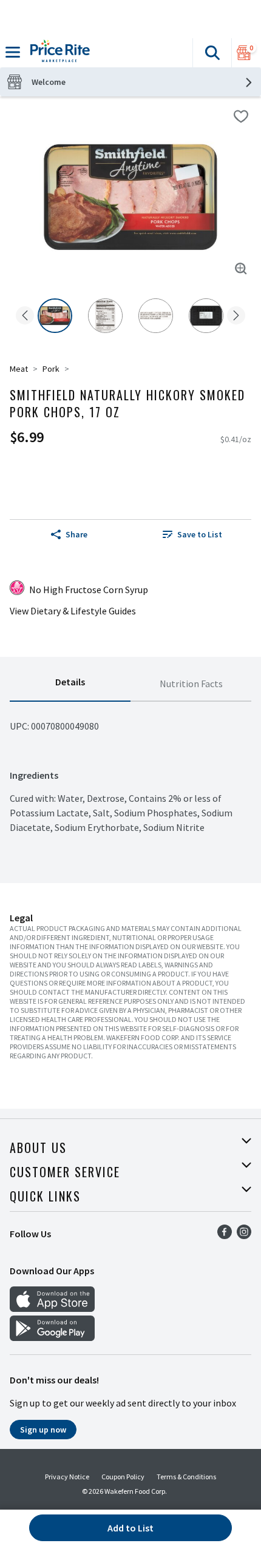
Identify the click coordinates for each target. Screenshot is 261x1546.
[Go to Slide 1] (55, 315)
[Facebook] (224, 1235)
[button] (211, 52)
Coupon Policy (122, 1476)
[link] (192, 534)
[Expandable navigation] (13, 52)
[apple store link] (52, 1308)
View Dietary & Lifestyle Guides (73, 611)
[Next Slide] (236, 316)
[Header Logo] (58, 52)
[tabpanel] (130, 768)
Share (76, 534)
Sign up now (43, 1429)
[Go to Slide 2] (105, 315)
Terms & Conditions (186, 1476)
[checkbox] (241, 116)
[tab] (70, 684)
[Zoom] (241, 269)
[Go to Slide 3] (155, 315)
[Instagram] (244, 1235)
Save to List (199, 534)
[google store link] (52, 1337)
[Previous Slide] (25, 316)
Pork (50, 368)
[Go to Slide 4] (206, 315)
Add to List (130, 1528)
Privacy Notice (67, 1476)
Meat (19, 368)
